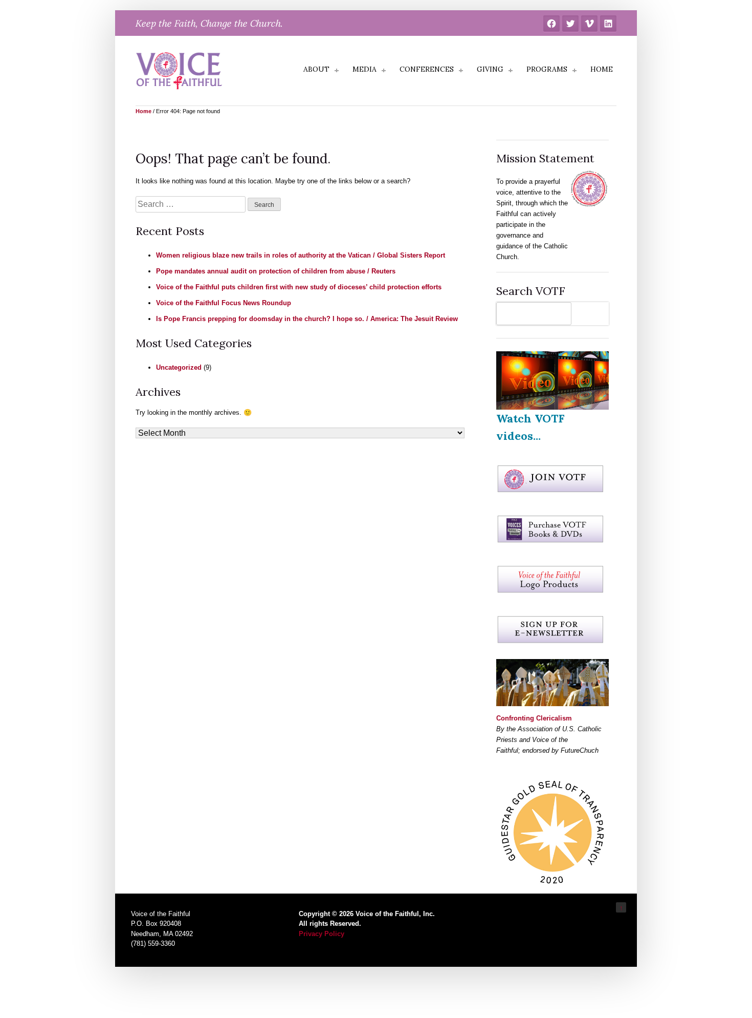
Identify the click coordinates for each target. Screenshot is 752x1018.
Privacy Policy (321, 934)
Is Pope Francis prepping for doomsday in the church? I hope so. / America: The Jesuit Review (307, 319)
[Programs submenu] (574, 71)
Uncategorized (179, 367)
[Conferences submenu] (461, 71)
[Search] (593, 313)
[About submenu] (337, 71)
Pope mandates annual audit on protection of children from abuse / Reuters (275, 271)
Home (143, 111)
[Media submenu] (384, 71)
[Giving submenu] (510, 71)
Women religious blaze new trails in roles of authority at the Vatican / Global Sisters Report (300, 255)
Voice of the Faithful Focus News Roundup (223, 303)
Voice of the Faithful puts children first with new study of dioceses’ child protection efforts (298, 287)
